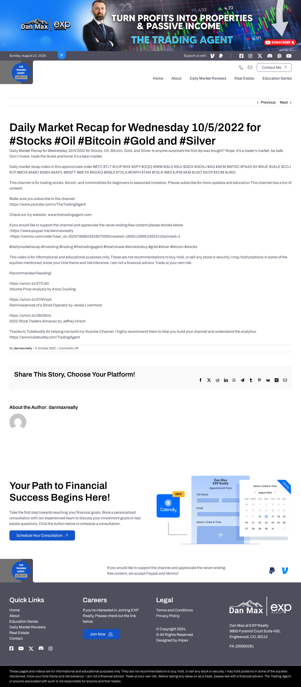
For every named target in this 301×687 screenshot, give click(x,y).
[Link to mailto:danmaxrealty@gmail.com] (250, 67)
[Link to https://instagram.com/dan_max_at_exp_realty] (250, 55)
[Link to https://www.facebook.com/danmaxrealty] (241, 55)
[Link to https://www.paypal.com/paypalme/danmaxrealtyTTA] (221, 55)
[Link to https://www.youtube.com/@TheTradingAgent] (289, 55)
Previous (268, 102)
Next (284, 102)
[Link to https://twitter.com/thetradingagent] (259, 55)
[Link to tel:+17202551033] (241, 67)
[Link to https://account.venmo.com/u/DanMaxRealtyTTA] (212, 56)
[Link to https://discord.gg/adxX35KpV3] (270, 56)
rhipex (183, 640)
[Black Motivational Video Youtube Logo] (21, 62)
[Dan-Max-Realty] (261, 598)
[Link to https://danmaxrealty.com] (279, 56)
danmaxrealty (23, 348)
